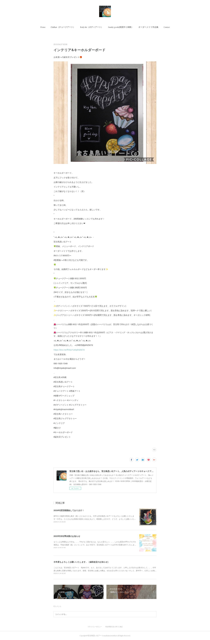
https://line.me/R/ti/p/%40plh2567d (69, 349)
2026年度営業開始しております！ (69, 510)
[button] (42, 27)
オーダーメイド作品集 (148, 27)
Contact (167, 27)
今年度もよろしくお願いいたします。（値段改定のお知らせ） (82, 561)
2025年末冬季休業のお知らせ (67, 536)
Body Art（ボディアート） (91, 27)
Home (42, 27)
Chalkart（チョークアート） (63, 27)
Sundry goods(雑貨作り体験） (120, 27)
